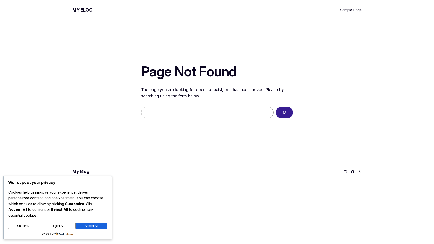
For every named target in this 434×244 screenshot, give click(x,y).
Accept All (91, 226)
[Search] (284, 112)
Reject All (58, 226)
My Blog (82, 10)
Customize (24, 226)
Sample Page (351, 10)
